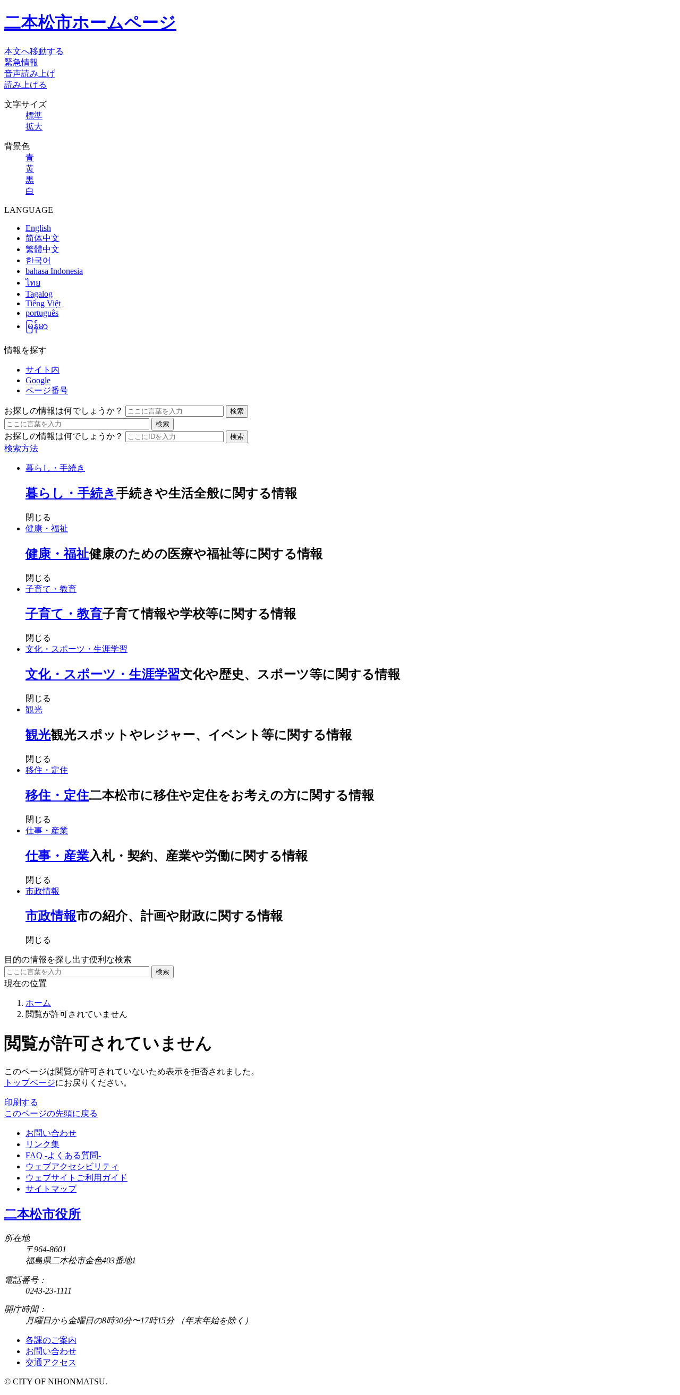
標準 (34, 115)
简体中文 (43, 238)
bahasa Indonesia (54, 270)
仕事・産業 (47, 830)
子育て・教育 (51, 588)
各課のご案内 (51, 1340)
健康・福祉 (47, 528)
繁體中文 (43, 249)
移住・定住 (47, 769)
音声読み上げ (29, 73)
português (42, 312)
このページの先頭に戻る (51, 1113)
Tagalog (39, 293)
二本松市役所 (42, 1214)
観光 (34, 709)
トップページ (29, 1082)
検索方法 (21, 448)
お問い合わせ (51, 1133)
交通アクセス (51, 1362)
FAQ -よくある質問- (63, 1155)
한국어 (38, 260)
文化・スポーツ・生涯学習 (77, 648)
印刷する (21, 1102)
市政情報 (43, 890)
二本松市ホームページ (90, 22)
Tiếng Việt (43, 303)
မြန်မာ (37, 326)
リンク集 (43, 1144)
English (38, 227)
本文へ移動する (34, 51)
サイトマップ (51, 1188)
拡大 (34, 126)
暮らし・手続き (55, 467)
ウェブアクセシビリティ (72, 1166)
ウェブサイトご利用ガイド (77, 1177)
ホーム (38, 1003)
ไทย (33, 282)
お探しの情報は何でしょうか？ (63, 410)
